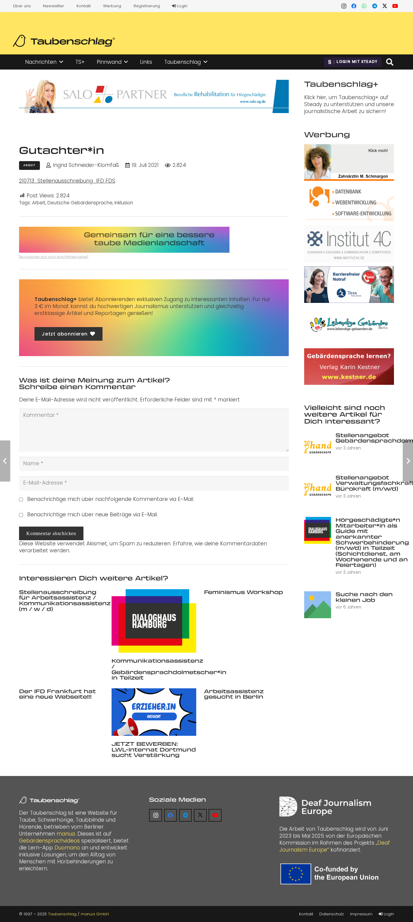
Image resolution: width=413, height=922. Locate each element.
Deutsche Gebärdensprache (79, 203)
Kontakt (83, 6)
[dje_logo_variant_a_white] (325, 807)
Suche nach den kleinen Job (364, 596)
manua (66, 833)
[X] (385, 6)
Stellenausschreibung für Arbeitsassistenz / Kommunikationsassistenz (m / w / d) (65, 600)
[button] (61, 62)
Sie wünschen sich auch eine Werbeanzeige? (53, 257)
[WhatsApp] (364, 6)
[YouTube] (395, 6)
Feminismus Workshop (243, 592)
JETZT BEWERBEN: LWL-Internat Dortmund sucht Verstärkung (154, 749)
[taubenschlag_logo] (64, 41)
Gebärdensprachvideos (49, 840)
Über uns (22, 6)
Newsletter (53, 6)
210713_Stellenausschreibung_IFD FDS (67, 180)
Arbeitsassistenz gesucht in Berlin (234, 693)
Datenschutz (331, 914)
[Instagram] (344, 6)
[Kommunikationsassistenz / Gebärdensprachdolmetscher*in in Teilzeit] (154, 621)
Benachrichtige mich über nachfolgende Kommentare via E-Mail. (110, 499)
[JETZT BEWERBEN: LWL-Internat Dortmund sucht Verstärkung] (154, 712)
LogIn (181, 6)
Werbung (112, 6)
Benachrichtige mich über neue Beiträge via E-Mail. (92, 514)
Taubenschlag (62, 914)
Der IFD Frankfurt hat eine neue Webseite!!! (57, 693)
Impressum (361, 914)
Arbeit (38, 203)
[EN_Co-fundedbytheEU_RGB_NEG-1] (330, 873)
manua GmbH (95, 914)
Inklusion (124, 203)
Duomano (67, 847)
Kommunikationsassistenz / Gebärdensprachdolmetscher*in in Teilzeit (169, 669)
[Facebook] (354, 6)
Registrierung (147, 6)
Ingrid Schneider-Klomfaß (86, 165)
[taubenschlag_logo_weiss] (49, 800)
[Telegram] (374, 6)
